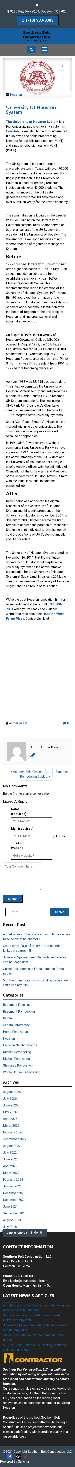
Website (17, 848)
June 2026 (10, 1105)
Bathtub (8, 1018)
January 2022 (12, 1186)
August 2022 (12, 1146)
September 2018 (15, 1213)
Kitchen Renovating (16, 1059)
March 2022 (11, 1173)
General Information (16, 1025)
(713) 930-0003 (39, 20)
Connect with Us (17, 1232)
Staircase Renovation (18, 1065)
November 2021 (14, 1200)
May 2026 (10, 1112)
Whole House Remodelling (21, 1072)
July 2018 (10, 1227)
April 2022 (10, 1166)
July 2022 (10, 1152)
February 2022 (13, 1179)
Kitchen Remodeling (17, 1052)
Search (59, 912)
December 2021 (14, 1193)
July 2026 (10, 1098)
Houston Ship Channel (27, 772)
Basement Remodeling (19, 1011)
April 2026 (10, 1119)
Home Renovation (15, 1032)
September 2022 (15, 1139)
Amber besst (18, 723)
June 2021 (10, 1206)
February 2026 (13, 1132)
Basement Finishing (17, 1005)
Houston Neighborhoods (20, 1045)
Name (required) (18, 811)
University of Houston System (31, 109)
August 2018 (12, 1220)
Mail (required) (22, 828)
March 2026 (11, 1125)
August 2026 (12, 1092)
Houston (16, 94)
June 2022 (10, 1159)
